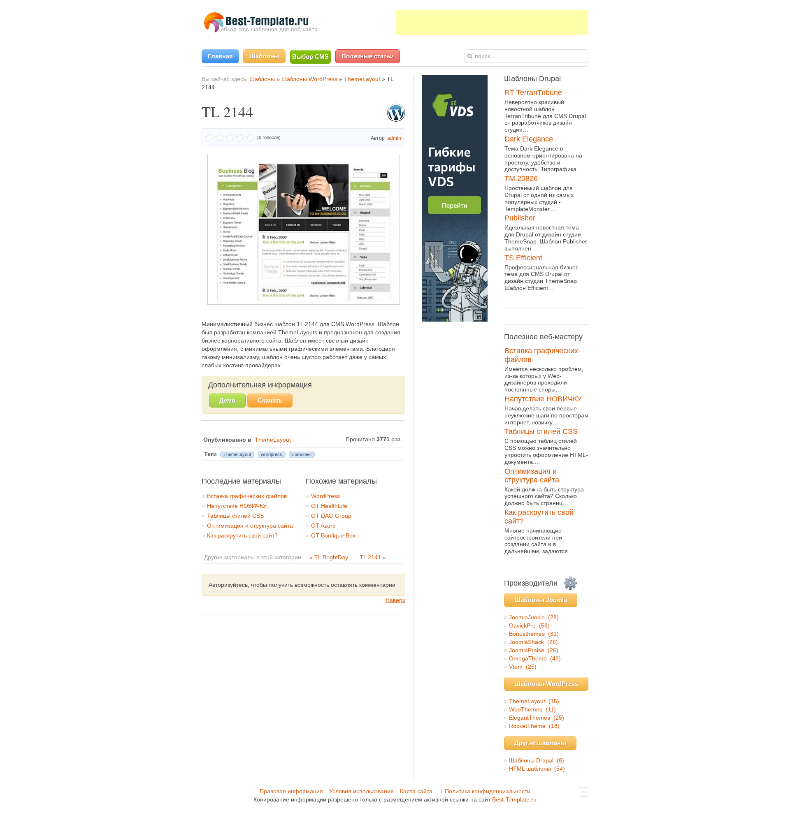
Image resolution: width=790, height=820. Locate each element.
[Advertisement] (492, 22)
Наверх (395, 600)
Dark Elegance (528, 139)
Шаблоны (262, 79)
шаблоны (301, 454)
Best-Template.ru (514, 799)
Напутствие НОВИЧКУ (237, 506)
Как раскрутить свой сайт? (242, 535)
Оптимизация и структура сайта (250, 525)
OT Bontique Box (333, 535)
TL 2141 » (373, 557)
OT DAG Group (331, 515)
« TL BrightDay (329, 557)
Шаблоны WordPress (309, 79)
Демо (227, 400)
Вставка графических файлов (247, 496)
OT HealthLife (329, 506)
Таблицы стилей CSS (235, 515)
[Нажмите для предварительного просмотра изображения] (303, 302)
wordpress (271, 454)
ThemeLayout (362, 79)
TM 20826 (521, 178)
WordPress (325, 496)
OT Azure (323, 525)
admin (394, 138)
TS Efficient (523, 258)
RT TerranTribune (533, 92)
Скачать (270, 400)
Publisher (519, 218)
